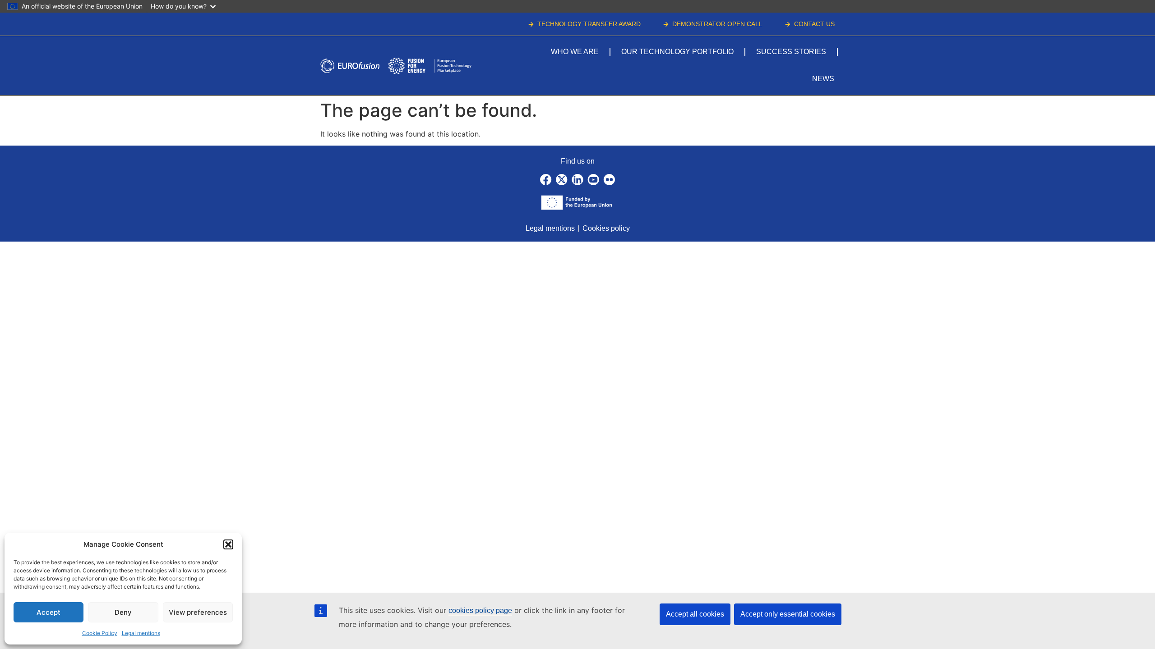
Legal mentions (141, 633)
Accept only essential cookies (787, 614)
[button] (228, 544)
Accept (48, 612)
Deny (123, 612)
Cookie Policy (99, 633)
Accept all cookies (695, 614)
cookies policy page (480, 610)
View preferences (198, 612)
